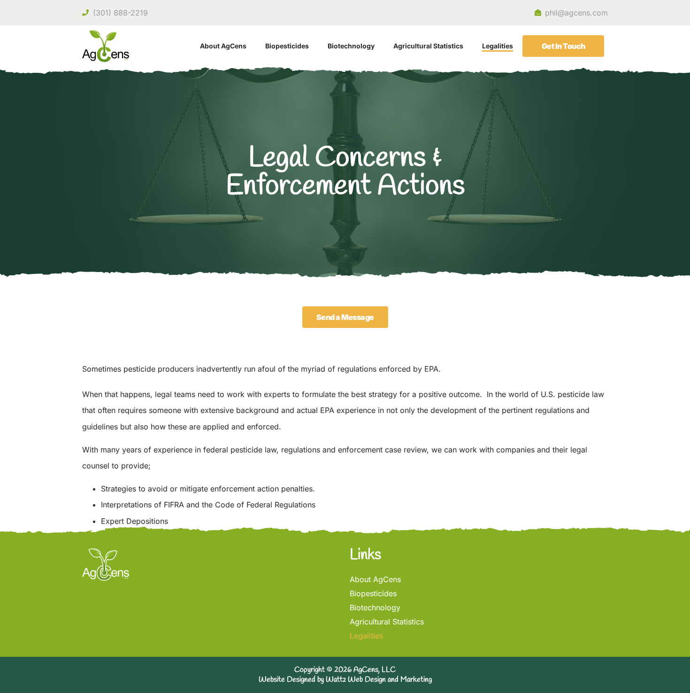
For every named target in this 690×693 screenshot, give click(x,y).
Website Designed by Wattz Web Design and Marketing (345, 680)
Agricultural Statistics (428, 46)
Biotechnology (351, 46)
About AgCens (223, 46)
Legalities (497, 46)
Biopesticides (287, 46)
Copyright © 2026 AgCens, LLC (345, 670)
